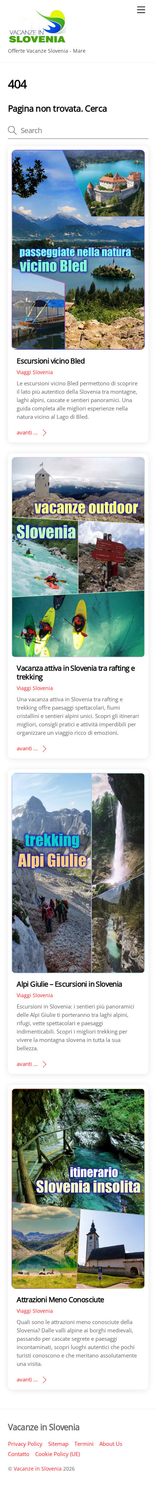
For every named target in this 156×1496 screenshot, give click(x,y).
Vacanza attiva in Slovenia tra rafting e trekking (76, 672)
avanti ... (27, 432)
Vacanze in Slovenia (38, 1468)
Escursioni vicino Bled (51, 361)
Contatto (18, 1453)
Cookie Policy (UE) (57, 1453)
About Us (110, 1443)
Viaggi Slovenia (35, 372)
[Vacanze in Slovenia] (37, 41)
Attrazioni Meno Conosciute (60, 1299)
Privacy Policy (25, 1443)
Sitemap (58, 1443)
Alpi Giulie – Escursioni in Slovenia (69, 984)
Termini (84, 1443)
